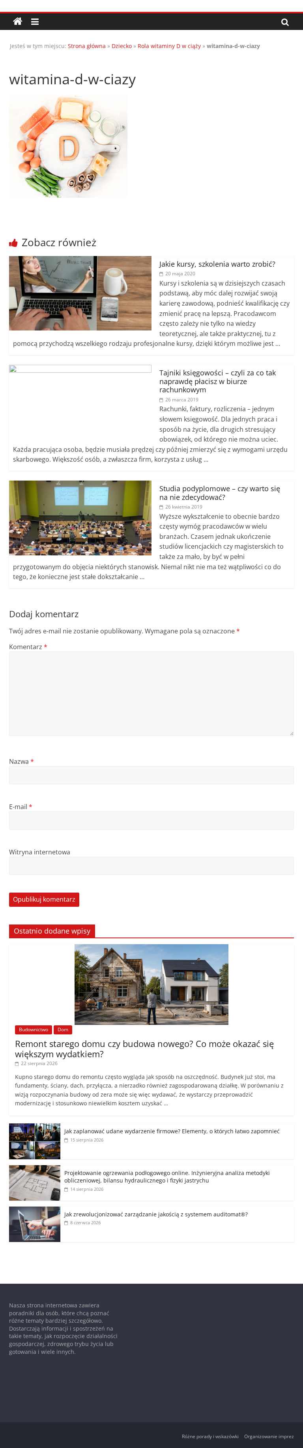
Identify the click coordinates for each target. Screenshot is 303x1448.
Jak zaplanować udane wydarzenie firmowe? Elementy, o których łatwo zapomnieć (172, 1131)
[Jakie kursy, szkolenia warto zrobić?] (80, 260)
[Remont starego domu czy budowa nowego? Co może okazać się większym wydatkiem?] (151, 948)
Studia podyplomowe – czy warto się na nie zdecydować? (219, 493)
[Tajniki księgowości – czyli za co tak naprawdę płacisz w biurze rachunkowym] (80, 369)
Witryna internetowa (39, 852)
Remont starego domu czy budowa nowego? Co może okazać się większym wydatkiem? (144, 1049)
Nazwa (21, 761)
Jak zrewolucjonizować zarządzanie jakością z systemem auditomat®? (156, 1214)
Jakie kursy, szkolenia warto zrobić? (217, 264)
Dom (63, 1029)
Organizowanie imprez (269, 1436)
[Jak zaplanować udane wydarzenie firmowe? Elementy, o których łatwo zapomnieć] (34, 1127)
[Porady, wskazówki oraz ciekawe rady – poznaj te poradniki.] (17, 21)
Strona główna (87, 46)
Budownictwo (33, 1029)
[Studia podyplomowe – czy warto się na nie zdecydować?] (80, 485)
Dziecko (122, 46)
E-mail (20, 806)
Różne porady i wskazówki (210, 1436)
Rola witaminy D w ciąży (169, 46)
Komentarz (28, 646)
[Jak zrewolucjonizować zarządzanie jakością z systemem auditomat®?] (34, 1210)
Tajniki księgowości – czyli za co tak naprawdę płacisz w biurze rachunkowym (217, 381)
